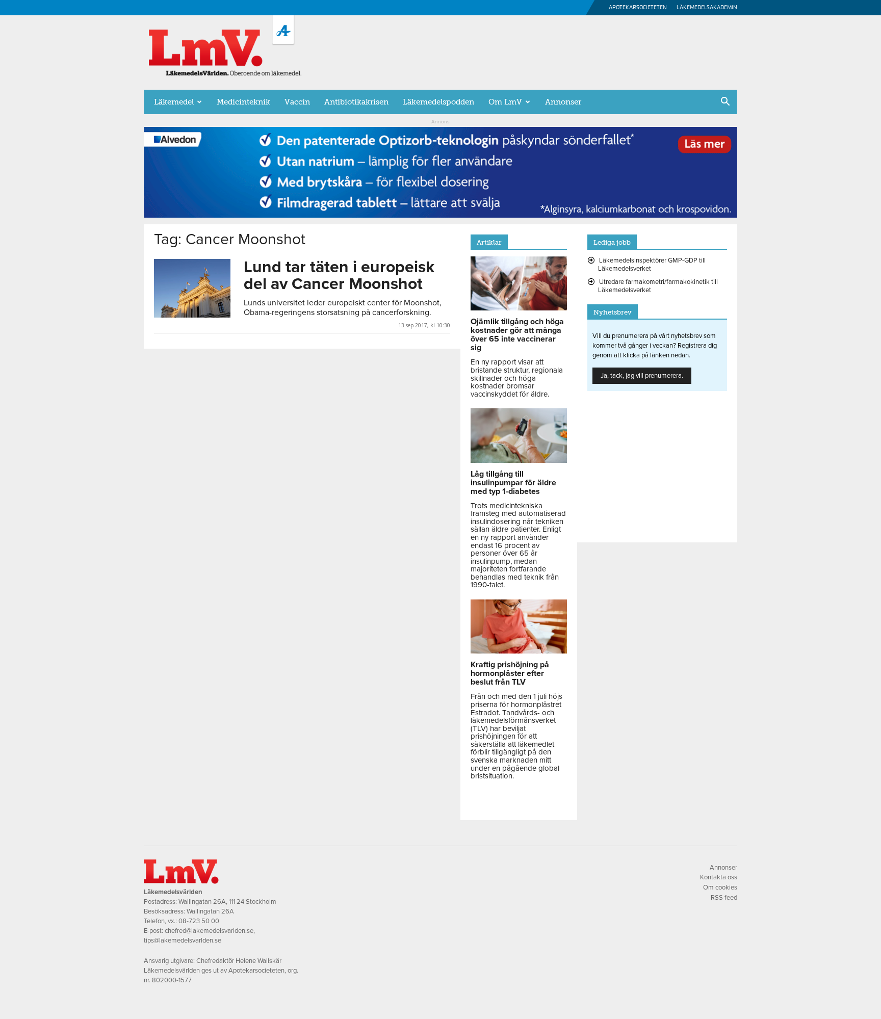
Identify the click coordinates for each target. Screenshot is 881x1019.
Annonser (563, 102)
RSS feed (724, 898)
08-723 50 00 (198, 921)
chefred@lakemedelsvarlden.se (209, 931)
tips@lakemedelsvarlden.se (182, 940)
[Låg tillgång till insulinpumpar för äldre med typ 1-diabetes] (519, 460)
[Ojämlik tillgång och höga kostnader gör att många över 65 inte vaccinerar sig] (519, 308)
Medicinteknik (243, 102)
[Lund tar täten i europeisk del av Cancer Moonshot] (192, 288)
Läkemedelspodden (438, 102)
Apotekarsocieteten (638, 7)
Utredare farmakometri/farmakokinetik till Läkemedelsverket (658, 286)
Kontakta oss (718, 877)
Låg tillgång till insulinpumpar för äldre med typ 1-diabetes (513, 483)
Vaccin (297, 102)
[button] (725, 102)
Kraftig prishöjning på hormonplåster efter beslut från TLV (510, 673)
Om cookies (720, 887)
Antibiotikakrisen (356, 102)
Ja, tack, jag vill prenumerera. (642, 376)
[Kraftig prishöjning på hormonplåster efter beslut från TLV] (519, 651)
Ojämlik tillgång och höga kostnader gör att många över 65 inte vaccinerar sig (517, 335)
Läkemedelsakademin (707, 7)
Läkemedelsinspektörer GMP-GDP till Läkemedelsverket (652, 264)
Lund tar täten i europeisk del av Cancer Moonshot (339, 275)
